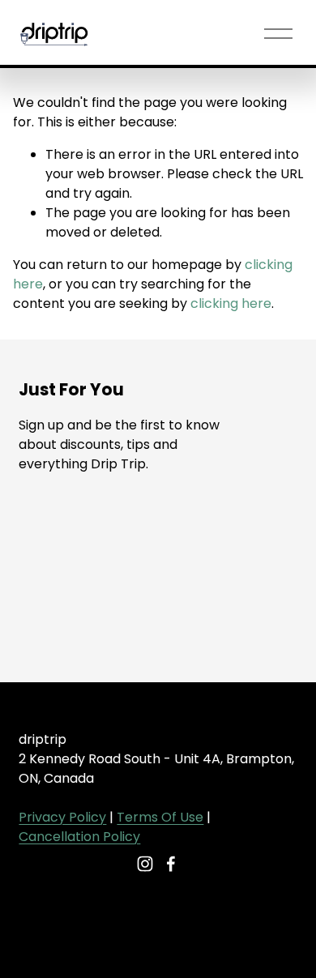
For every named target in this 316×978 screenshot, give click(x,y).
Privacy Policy (62, 817)
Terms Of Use (160, 817)
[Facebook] (171, 864)
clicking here (230, 303)
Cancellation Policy (79, 836)
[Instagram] (145, 864)
